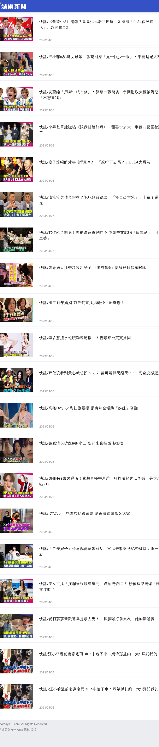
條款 (20, 729)
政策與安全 (9, 729)
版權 (33, 729)
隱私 (27, 729)
